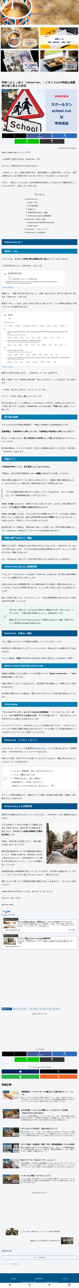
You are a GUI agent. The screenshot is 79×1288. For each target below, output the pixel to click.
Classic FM (39, 748)
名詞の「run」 (33, 202)
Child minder (32, 226)
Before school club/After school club (41, 222)
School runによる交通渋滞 (36, 232)
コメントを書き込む (39, 1257)
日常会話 (57, 1009)
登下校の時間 (33, 206)
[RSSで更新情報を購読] (58, 1077)
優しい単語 (39, 1009)
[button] (52, 141)
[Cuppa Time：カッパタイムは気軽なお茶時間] (20, 38)
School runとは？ (32, 199)
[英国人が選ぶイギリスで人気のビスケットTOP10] (59, 61)
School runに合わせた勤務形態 (39, 216)
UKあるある (18, 1009)
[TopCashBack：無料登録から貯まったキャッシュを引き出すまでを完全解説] (20, 61)
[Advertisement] (39, 981)
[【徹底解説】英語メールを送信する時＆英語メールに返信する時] (59, 38)
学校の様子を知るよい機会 (38, 212)
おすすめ (65, 1278)
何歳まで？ (32, 209)
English (13, 1278)
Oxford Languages (7, 287)
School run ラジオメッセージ (37, 229)
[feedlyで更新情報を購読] (20, 1077)
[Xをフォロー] (58, 1071)
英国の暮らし (7, 1009)
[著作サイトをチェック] (20, 1071)
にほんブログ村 (8, 915)
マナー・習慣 (28, 1009)
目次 (36, 194)
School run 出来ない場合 (36, 219)
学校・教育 (48, 1009)
